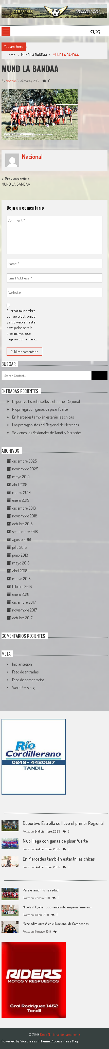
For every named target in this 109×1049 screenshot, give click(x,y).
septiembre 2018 (25, 531)
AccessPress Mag (64, 1041)
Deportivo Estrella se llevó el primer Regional (46, 401)
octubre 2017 (22, 617)
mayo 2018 (21, 562)
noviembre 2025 (25, 468)
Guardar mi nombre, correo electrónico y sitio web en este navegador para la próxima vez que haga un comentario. (22, 325)
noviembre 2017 (24, 610)
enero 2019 (20, 500)
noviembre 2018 (24, 515)
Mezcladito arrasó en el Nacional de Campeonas (55, 924)
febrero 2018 (22, 586)
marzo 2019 (21, 492)
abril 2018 (19, 570)
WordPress (29, 1041)
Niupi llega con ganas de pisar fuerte (40, 409)
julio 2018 (19, 547)
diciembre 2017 (24, 602)
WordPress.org (23, 687)
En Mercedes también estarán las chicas (43, 417)
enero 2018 (20, 594)
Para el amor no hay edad (41, 890)
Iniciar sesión (22, 664)
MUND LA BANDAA (34, 54)
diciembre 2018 (24, 508)
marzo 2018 (21, 578)
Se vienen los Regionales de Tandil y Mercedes (46, 432)
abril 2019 (19, 484)
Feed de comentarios (28, 679)
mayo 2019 (21, 476)
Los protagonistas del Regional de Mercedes (45, 424)
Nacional (11, 81)
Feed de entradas (25, 671)
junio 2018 (20, 555)
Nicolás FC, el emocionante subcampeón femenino (57, 907)
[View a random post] (98, 32)
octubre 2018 (22, 523)
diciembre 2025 (24, 461)
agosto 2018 (21, 539)
